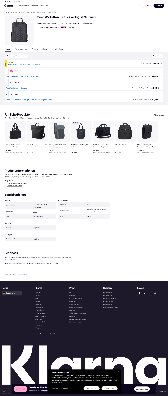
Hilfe (46, 6)
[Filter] (7, 56)
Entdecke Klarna (24, 6)
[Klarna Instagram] (154, 293)
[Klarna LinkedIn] (144, 293)
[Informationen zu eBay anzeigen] (7, 94)
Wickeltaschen (87, 23)
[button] (149, 6)
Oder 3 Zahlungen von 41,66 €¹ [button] (145, 152)
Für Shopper (7, 1)
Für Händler (16, 1)
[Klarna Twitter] (149, 293)
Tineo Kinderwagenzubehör (17, 183)
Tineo (35, 212)
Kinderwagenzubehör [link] (38, 12)
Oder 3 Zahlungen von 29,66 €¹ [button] (57, 152)
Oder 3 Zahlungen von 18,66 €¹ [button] (101, 152)
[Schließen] (119, 372)
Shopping (35, 6)
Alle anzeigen (159, 115)
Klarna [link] (7, 12)
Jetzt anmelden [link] (142, 389)
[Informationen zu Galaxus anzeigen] (7, 83)
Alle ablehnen (91, 388)
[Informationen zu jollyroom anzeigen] (7, 71)
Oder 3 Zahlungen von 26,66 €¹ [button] (13, 152)
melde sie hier (54, 263)
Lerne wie (70, 27)
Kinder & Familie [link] (24, 12)
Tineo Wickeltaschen (14, 186)
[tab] (8, 49)
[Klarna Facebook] (139, 293)
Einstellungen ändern (60, 388)
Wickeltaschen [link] (51, 12)
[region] (84, 381)
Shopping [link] (14, 12)
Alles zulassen (109, 388)
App (41, 6)
